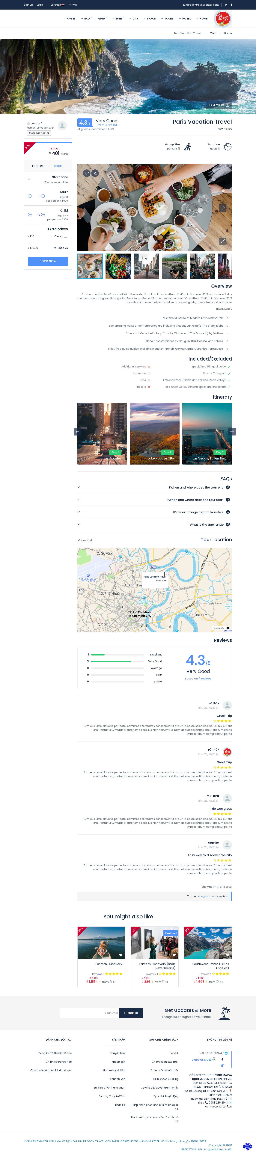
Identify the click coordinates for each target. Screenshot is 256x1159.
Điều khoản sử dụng (166, 1079)
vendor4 (36, 123)
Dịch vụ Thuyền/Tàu (112, 1096)
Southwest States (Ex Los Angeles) (210, 966)
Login (40, 4)
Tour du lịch (117, 1079)
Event (119, 18)
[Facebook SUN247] (222, 1059)
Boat (88, 18)
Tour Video (216, 105)
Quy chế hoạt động (166, 1096)
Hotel (186, 18)
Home (203, 18)
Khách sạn (118, 1062)
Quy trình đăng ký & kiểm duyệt (51, 1070)
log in (204, 896)
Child (64, 210)
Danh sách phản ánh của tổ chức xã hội (155, 1119)
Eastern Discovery (108, 964)
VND (74, 4)
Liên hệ (174, 1053)
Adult (64, 192)
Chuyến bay (117, 1053)
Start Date (60, 177)
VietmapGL (219, 627)
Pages (71, 18)
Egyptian (55, 4)
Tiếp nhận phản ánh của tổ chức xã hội (155, 1107)
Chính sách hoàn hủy (165, 1070)
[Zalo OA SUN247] (204, 1059)
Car (135, 18)
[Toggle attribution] (228, 628)
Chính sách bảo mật (165, 1062)
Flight (102, 18)
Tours (169, 18)
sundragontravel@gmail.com (201, 5)
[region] (154, 590)
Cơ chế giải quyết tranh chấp (160, 1087)
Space (151, 18)
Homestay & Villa (114, 1070)
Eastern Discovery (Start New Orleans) (157, 966)
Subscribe (131, 1013)
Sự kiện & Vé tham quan (109, 1087)
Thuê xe (120, 1105)
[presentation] (77, 431)
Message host (38, 133)
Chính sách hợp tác (59, 1062)
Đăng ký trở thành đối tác (55, 1053)
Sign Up (28, 4)
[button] (222, 241)
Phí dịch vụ (60, 248)
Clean (58, 236)
